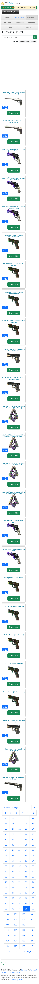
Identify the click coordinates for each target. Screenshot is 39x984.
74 (33, 882)
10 (6, 818)
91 (13, 903)
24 (33, 829)
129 (15, 951)
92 (19, 903)
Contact (24, 970)
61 (13, 871)
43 (26, 850)
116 (7, 935)
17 (19, 823)
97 (19, 908)
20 (6, 829)
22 (19, 829)
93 (26, 903)
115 (31, 930)
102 (23, 914)
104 (7, 919)
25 (6, 834)
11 (13, 818)
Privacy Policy (15, 972)
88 (26, 898)
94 (33, 903)
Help (28, 28)
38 (26, 845)
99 (33, 908)
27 (19, 834)
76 (13, 887)
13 (26, 818)
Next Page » (27, 951)
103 (31, 914)
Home (7, 17)
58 (26, 866)
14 (33, 818)
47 (19, 855)
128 (8, 951)
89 (33, 898)
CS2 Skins (31, 17)
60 (6, 871)
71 (13, 882)
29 (33, 834)
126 (23, 946)
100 (7, 914)
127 (31, 946)
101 (15, 914)
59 (33, 866)
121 (15, 940)
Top (10, 28)
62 (19, 871)
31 (13, 839)
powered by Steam (17, 979)
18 (26, 823)
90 (6, 903)
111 (31, 924)
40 (6, 850)
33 (26, 839)
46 (13, 855)
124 (7, 946)
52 (19, 861)
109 (15, 924)
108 (7, 924)
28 (26, 834)
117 (15, 935)
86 (13, 898)
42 (19, 850)
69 (33, 877)
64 (33, 871)
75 (6, 887)
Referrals (31, 22)
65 (6, 877)
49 (33, 855)
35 (6, 845)
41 (13, 850)
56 (13, 866)
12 (19, 818)
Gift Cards (7, 22)
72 (19, 882)
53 (26, 861)
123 (31, 940)
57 (19, 866)
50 (6, 861)
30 (6, 839)
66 (13, 877)
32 (19, 839)
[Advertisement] (19, 66)
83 (26, 893)
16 (13, 823)
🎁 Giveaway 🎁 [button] (18, 7)
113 (15, 930)
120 (7, 940)
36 (13, 845)
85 (6, 898)
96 (13, 908)
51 (13, 861)
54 (33, 861)
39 (33, 845)
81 (13, 893)
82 (19, 893)
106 (23, 919)
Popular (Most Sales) (27, 42)
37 (19, 845)
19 (33, 823)
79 (33, 887)
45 (6, 855)
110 (23, 924)
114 (23, 930)
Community (19, 22)
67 (19, 877)
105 (15, 919)
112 (7, 930)
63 (26, 871)
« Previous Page (11, 807)
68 (26, 877)
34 (33, 839)
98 (26, 908)
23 (26, 829)
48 (26, 855)
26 (13, 834)
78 (26, 887)
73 (26, 882)
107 (31, 919)
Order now (13, 113)
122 (23, 940)
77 (19, 887)
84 (33, 893)
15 (6, 823)
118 (23, 935)
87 (19, 898)
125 (15, 946)
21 (13, 829)
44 (33, 850)
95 (6, 908)
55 (6, 866)
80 (6, 893)
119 (31, 935)
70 (6, 882)
